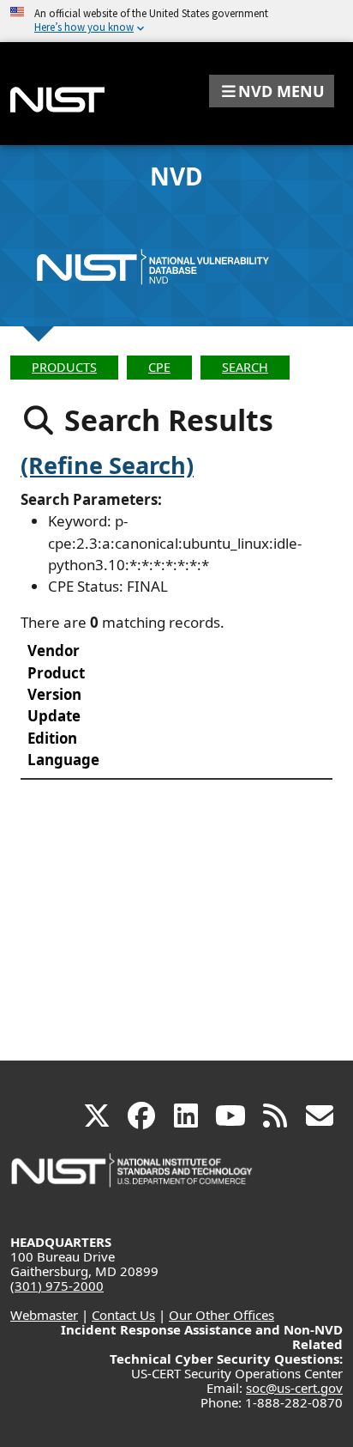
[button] (271, 91)
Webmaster (44, 1314)
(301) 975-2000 (57, 1285)
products (64, 367)
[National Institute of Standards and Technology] (132, 1179)
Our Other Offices (221, 1314)
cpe (159, 367)
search (245, 367)
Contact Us (123, 1314)
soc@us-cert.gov (294, 1387)
